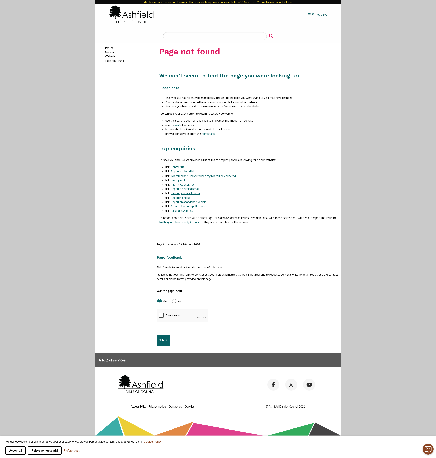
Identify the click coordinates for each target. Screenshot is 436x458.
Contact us (177, 167)
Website (110, 56)
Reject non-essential (45, 450)
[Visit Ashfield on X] (291, 384)
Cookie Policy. (153, 442)
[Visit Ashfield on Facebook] (273, 384)
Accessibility (138, 406)
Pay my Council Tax (182, 184)
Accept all (15, 450)
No (179, 301)
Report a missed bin (183, 171)
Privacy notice (157, 406)
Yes (165, 301)
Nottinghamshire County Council (179, 222)
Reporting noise (180, 197)
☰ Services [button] (317, 14)
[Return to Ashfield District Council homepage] (131, 14)
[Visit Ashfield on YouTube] (309, 384)
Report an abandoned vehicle (188, 202)
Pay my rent (178, 180)
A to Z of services (112, 360)
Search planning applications (188, 206)
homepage (208, 133)
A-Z (177, 125)
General (109, 52)
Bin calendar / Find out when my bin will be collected (203, 176)
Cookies (190, 406)
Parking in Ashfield (182, 210)
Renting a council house (185, 193)
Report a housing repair (185, 189)
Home (109, 47)
